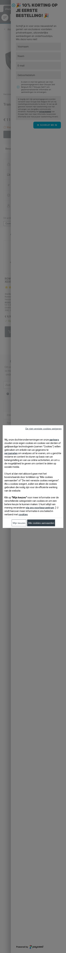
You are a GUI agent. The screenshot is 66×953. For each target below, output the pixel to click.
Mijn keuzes (19, 522)
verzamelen (11, 453)
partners (54, 439)
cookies (23, 514)
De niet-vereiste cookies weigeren (43, 428)
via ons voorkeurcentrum (40, 507)
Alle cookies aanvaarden (41, 522)
